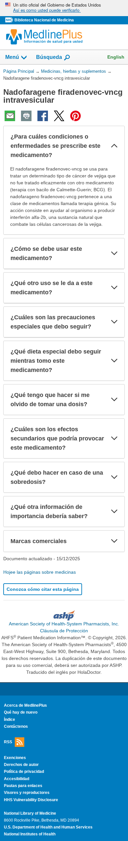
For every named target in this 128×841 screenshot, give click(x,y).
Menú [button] (12, 57)
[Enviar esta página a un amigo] (9, 115)
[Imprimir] (26, 115)
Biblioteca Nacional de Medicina (44, 20)
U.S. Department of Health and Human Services (48, 827)
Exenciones (15, 757)
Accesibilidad (16, 778)
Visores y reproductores (27, 792)
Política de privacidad (24, 771)
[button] (114, 146)
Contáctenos (16, 726)
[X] (59, 115)
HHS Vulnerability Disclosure (31, 800)
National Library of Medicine (30, 813)
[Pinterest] (75, 115)
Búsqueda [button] (49, 59)
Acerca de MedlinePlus (25, 705)
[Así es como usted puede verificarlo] (64, 8)
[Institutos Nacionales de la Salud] (9, 20)
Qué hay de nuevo (20, 712)
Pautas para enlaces (23, 785)
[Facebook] (42, 115)
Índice (9, 719)
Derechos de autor (21, 764)
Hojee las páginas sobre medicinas (39, 572)
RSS (8, 741)
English (115, 57)
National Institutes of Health (29, 834)
